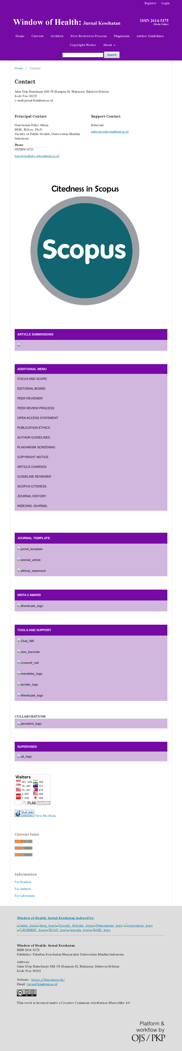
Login (165, 3)
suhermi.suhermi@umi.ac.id (110, 132)
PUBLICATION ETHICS (33, 427)
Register (150, 3)
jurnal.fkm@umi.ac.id (42, 984)
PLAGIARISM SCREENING (36, 447)
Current (38, 36)
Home (20, 36)
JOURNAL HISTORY (31, 496)
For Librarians (25, 896)
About (108, 45)
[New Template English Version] (91, 549)
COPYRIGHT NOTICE (32, 457)
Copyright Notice (83, 45)
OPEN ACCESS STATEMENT (37, 418)
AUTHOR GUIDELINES (33, 437)
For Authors (23, 889)
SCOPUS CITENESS (31, 486)
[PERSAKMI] (91, 723)
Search (112, 54)
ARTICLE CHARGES (31, 467)
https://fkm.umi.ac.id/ (48, 980)
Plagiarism (121, 36)
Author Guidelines (150, 36)
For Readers (23, 882)
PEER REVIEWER (30, 398)
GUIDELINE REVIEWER (34, 476)
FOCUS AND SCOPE (32, 379)
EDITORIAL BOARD (31, 388)
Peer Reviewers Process (89, 36)
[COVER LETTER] (91, 570)
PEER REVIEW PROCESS (35, 408)
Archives (57, 36)
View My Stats (45, 816)
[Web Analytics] (24, 816)
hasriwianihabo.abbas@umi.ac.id (37, 156)
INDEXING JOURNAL (32, 506)
